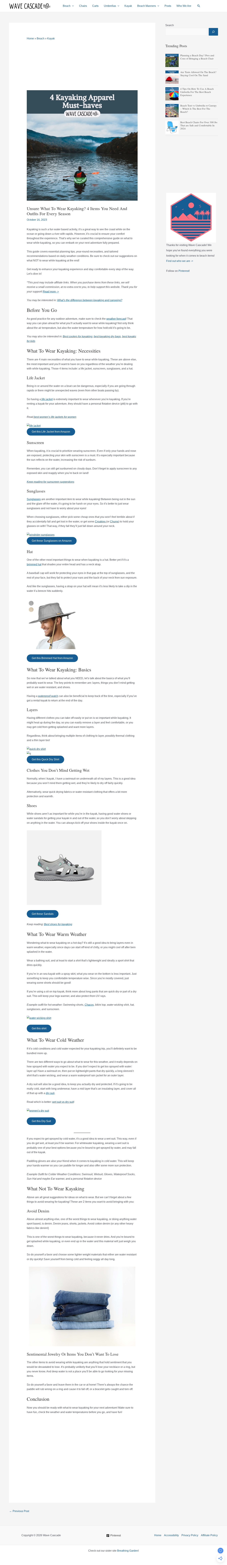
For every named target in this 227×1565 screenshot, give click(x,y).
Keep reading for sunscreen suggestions (50, 481)
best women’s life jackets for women (54, 417)
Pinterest (183, 270)
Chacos (89, 1004)
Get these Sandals (43, 913)
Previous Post (19, 1511)
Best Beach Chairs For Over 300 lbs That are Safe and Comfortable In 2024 (198, 125)
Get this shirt (39, 1028)
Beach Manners (146, 5)
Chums (114, 521)
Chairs (83, 5)
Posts (168, 5)
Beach (66, 5)
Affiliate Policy (209, 1535)
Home (30, 38)
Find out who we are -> (179, 261)
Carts (95, 5)
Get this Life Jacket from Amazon (51, 431)
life (43, 399)
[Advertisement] (82, 65)
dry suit (50, 1093)
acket (49, 399)
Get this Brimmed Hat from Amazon (52, 658)
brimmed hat (34, 564)
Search (169, 25)
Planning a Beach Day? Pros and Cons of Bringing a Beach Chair (197, 57)
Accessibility (171, 1535)
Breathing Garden (127, 1550)
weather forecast (116, 318)
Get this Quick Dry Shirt (45, 759)
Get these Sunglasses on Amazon (52, 540)
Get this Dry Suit (41, 1121)
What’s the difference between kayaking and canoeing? (89, 300)
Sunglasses (34, 499)
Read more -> (51, 291)
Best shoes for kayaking (58, 924)
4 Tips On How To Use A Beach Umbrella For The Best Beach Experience (197, 92)
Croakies (100, 521)
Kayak (128, 5)
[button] (72, 6)
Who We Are (183, 5)
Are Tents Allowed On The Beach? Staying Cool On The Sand (198, 73)
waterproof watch (48, 696)
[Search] (213, 32)
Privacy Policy (189, 1535)
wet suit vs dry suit (63, 1101)
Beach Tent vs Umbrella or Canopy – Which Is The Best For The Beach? (198, 108)
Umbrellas (110, 5)
